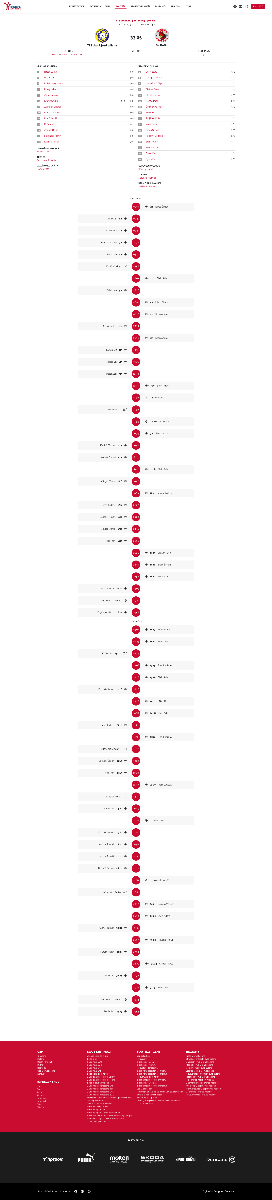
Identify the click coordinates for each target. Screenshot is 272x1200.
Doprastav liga (143, 1056)
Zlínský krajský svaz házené (199, 1092)
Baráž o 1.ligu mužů (96, 1110)
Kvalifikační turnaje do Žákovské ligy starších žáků (109, 1098)
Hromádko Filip (154, 83)
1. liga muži (92, 1059)
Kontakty (41, 1074)
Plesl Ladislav (153, 95)
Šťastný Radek (146, 169)
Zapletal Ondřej (52, 106)
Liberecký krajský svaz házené (200, 1071)
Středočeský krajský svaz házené (201, 1059)
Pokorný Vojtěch (154, 136)
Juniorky (41, 1095)
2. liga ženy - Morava (146, 1065)
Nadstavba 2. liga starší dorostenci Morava (106, 1118)
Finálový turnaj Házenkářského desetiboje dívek (158, 1101)
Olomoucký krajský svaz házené (201, 1086)
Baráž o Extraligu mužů (97, 1107)
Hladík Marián (51, 118)
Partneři (40, 1065)
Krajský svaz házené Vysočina (200, 1080)
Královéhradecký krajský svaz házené (203, 1074)
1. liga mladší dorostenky (148, 1077)
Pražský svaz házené (195, 1056)
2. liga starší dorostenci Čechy (101, 1077)
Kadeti (39, 1104)
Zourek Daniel (51, 130)
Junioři (40, 1092)
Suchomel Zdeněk (46, 160)
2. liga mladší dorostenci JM (100, 1086)
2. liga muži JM (94, 1068)
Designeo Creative (223, 1191)
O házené (41, 1056)
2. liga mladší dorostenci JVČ (100, 1092)
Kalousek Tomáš (147, 177)
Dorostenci (42, 1098)
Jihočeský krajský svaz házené (200, 1062)
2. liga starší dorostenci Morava (101, 1080)
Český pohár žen (144, 1089)
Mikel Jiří (150, 112)
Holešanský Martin (53, 83)
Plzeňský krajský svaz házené (199, 1065)
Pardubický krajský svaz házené (200, 1077)
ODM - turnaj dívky (145, 1104)
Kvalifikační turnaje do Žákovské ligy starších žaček (160, 1092)
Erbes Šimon (152, 130)
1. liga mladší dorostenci (98, 1083)
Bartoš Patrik (43, 169)
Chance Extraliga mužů (97, 1056)
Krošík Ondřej (51, 101)
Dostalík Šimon (52, 112)
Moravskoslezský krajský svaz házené (203, 1089)
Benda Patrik (152, 101)
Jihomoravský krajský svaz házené (202, 1083)
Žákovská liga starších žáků (99, 1104)
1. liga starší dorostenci (97, 1074)
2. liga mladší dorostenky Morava (152, 1086)
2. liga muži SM (94, 1071)
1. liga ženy (142, 1059)
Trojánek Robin (153, 118)
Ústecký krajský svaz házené (199, 1068)
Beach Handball (44, 1062)
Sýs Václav (151, 71)
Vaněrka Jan (152, 124)
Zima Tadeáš (51, 95)
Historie (40, 1059)
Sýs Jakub (151, 159)
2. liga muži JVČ (94, 1062)
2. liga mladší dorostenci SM (100, 1089)
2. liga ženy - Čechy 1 (146, 1062)
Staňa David (43, 151)
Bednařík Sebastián (62, 54)
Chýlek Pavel (152, 89)
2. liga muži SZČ (94, 1065)
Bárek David (152, 153)
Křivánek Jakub (154, 147)
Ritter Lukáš (50, 71)
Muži (39, 1086)
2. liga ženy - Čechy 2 (147, 1083)
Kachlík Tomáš (52, 141)
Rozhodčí (41, 1068)
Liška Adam (79, 54)
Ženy (39, 1089)
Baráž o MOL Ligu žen (147, 1098)
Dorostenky (42, 1101)
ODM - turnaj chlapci (96, 1121)
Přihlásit (258, 6)
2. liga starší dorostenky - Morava (152, 1074)
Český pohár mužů (95, 1101)
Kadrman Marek (146, 186)
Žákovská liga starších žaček (149, 1095)
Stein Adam (152, 141)
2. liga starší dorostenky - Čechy (151, 1071)
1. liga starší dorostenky (147, 1068)
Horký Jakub (50, 89)
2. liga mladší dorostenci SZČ (100, 1095)
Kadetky (40, 1107)
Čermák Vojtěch (154, 106)
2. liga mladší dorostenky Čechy (151, 1080)
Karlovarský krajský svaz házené (200, 1095)
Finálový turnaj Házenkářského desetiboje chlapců (110, 1115)
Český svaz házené (46, 1071)
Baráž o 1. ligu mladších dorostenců (103, 1113)
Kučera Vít (49, 124)
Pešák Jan (49, 77)
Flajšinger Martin (52, 136)
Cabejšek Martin (154, 77)
